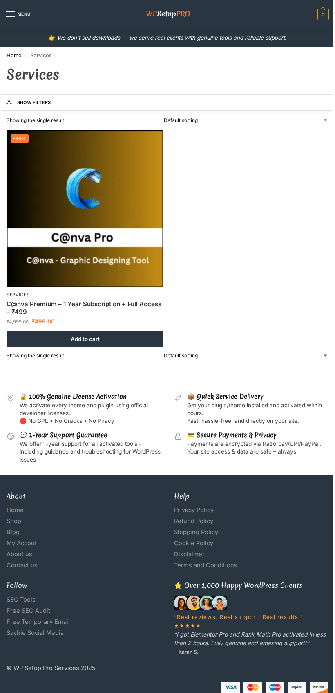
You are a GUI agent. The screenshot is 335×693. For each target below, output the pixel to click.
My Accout (22, 543)
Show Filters (34, 102)
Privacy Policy (194, 510)
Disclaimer (189, 554)
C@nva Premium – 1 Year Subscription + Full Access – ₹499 (84, 308)
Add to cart (85, 339)
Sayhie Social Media (35, 633)
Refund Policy (193, 521)
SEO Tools (21, 599)
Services (18, 295)
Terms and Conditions (205, 565)
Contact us (22, 565)
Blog (13, 532)
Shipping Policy (196, 532)
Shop (14, 521)
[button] (322, 14)
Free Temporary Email (38, 621)
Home (14, 55)
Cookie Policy (193, 543)
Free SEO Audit (28, 610)
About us (19, 554)
